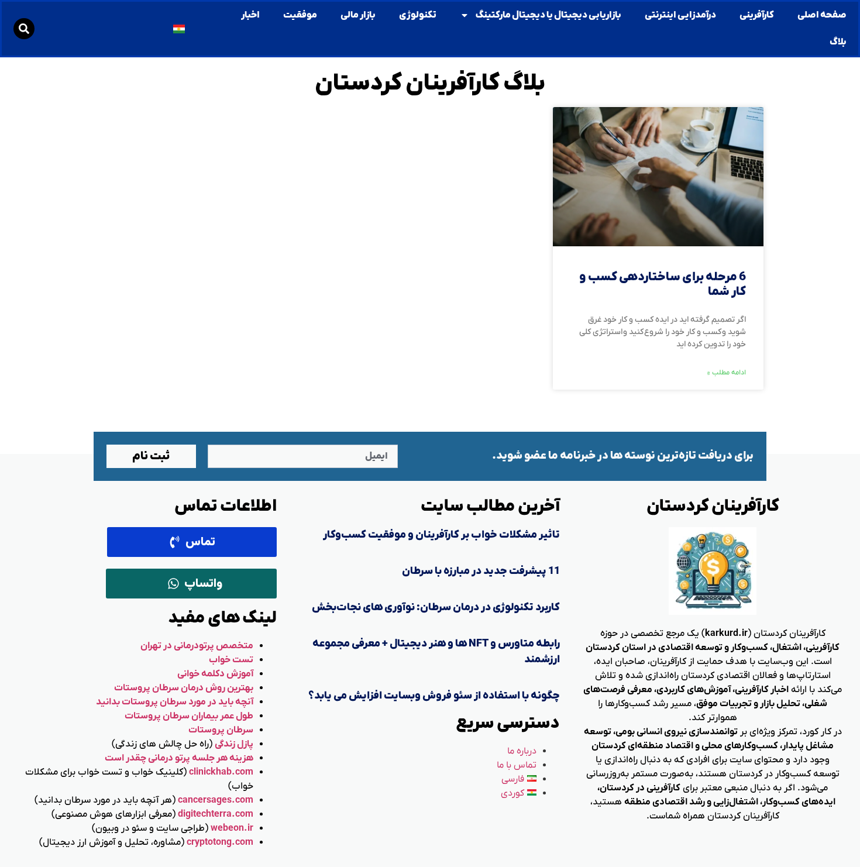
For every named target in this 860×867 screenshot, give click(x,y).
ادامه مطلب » (726, 372)
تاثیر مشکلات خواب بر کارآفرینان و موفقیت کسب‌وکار (441, 535)
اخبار (250, 15)
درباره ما (521, 751)
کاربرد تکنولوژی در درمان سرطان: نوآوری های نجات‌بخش (436, 607)
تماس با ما (516, 765)
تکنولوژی (417, 15)
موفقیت (300, 15)
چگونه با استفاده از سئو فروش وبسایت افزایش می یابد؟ (434, 696)
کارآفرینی (756, 15)
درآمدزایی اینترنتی (680, 15)
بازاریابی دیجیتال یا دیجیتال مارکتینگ (548, 15)
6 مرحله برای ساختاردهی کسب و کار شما (662, 284)
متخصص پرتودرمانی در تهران (196, 646)
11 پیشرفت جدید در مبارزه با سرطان (481, 571)
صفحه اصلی (822, 15)
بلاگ (838, 42)
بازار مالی (358, 15)
